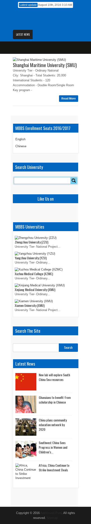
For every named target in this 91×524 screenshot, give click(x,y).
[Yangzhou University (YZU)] (35, 253)
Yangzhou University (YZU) (31, 257)
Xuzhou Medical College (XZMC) (34, 273)
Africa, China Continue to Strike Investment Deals (54, 467)
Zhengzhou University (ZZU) (31, 242)
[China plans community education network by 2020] (25, 427)
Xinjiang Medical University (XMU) (35, 289)
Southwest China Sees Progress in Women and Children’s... (53, 447)
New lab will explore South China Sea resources (54, 377)
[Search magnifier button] (73, 180)
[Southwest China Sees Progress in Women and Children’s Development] (25, 449)
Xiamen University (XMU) (30, 305)
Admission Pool (51, 513)
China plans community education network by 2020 (53, 425)
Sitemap (52, 518)
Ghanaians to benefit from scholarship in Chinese (55, 399)
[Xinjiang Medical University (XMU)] (40, 285)
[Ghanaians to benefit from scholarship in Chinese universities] (25, 404)
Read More (68, 98)
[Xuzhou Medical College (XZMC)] (39, 269)
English (20, 139)
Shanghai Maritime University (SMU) (45, 65)
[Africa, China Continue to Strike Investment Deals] (25, 472)
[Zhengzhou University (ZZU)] (35, 238)
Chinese (20, 146)
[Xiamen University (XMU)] (34, 301)
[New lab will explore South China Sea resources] (25, 381)
